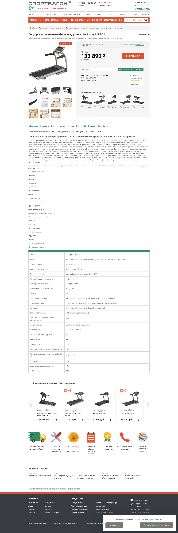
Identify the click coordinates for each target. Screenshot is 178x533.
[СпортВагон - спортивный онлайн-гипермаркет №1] (47, 6)
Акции (87, 14)
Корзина (139, 2)
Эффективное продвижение (66, 523)
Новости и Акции (38, 469)
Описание (44, 126)
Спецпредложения (113, 20)
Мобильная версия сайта (140, 513)
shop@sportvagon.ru (142, 500)
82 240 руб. (113, 107)
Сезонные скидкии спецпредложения (73, 449)
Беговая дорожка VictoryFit (99, 412)
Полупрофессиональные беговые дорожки (96, 28)
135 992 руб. (88, 107)
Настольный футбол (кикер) (106, 503)
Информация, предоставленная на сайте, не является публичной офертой (54, 489)
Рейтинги (110, 14)
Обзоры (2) (81, 126)
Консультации (50, 503)
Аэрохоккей (100, 506)
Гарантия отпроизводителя (107, 448)
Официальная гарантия (71, 14)
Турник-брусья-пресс (79, 506)
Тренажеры (35, 20)
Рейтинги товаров (52, 512)
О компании (33, 14)
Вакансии (133, 14)
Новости (31, 509)
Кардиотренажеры (56, 28)
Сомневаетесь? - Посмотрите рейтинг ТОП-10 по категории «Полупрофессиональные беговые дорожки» (81, 136)
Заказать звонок (105, 3)
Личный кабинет (142, 8)
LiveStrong (33, 28)
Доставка (33, 126)
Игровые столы (77, 20)
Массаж (55, 20)
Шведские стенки (77, 503)
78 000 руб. (126, 107)
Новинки (98, 14)
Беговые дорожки (72, 28)
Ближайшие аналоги (44, 383)
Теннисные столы (102, 509)
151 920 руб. (101, 107)
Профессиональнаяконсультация (124, 448)
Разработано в (37, 523)
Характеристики (58, 126)
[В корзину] (56, 420)
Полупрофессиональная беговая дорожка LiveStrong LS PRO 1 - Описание (64, 131)
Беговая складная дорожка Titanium (47, 413)
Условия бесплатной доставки (39, 476)
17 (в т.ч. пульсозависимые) (77, 313)
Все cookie (114, 525)
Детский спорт (94, 20)
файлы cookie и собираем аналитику (146, 519)
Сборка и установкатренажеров (56, 449)
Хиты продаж (67, 383)
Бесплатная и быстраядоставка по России (37, 448)
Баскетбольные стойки (104, 512)
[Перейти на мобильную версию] (69, 2)
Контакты (146, 14)
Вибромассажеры (78, 512)
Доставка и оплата (50, 14)
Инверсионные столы (79, 509)
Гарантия (85, 78)
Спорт (46, 20)
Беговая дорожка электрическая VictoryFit (74, 413)
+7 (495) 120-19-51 (87, 2)
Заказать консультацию (140, 509)
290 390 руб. (139, 107)
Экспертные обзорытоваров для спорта (91, 450)
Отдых (64, 20)
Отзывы (122, 14)
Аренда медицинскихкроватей (143, 448)
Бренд (71, 126)
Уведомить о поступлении (130, 69)
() (138, 5)
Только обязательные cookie (156, 525)
